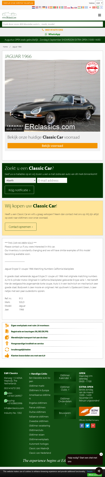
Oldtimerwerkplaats (39, 439)
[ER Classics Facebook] (82, 425)
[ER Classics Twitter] (87, 425)
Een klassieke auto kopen (39, 379)
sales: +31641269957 (14, 394)
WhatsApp (54, 34)
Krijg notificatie (18, 190)
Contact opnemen (20, 227)
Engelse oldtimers (38, 402)
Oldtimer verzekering (39, 425)
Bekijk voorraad (52, 146)
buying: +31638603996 (14, 402)
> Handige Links (38, 373)
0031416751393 (54, 29)
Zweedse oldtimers (38, 421)
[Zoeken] (101, 24)
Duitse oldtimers (37, 411)
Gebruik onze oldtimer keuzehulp (18, 3)
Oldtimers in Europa (39, 390)
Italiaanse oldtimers (39, 416)
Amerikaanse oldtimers (39, 396)
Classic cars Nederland (40, 452)
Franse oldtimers (37, 407)
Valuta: (92, 3)
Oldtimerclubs (36, 430)
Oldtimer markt (36, 385)
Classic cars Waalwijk (39, 448)
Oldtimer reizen (37, 434)
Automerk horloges (39, 443)
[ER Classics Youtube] (93, 425)
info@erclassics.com (14, 408)
